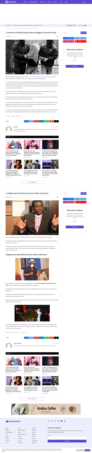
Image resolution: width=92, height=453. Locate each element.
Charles (8, 36)
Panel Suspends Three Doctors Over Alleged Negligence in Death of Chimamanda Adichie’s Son (13, 173)
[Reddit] (2, 89)
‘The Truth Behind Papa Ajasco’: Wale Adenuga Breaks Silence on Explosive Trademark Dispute (13, 153)
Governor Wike (9, 332)
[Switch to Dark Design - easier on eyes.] (85, 2)
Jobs (61, 1)
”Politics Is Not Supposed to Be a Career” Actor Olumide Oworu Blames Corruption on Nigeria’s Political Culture (50, 153)
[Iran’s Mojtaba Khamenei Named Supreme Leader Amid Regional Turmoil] (32, 164)
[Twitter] (2, 83)
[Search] (83, 1)
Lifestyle (42, 1)
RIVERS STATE (24, 332)
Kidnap (17, 116)
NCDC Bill (17, 332)
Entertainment (33, 1)
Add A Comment (32, 182)
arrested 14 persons (31, 324)
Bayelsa (54, 91)
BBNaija (55, 1)
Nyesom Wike (34, 237)
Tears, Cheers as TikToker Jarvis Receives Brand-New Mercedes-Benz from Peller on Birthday (50, 173)
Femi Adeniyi (9, 197)
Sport (48, 1)
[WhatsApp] (2, 92)
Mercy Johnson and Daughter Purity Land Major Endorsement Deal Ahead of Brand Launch (32, 153)
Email (74, 60)
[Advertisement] (46, 14)
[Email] (2, 95)
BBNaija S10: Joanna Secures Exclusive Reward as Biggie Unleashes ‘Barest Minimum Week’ (28, 25)
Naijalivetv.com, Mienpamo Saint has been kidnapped (37, 76)
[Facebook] (2, 80)
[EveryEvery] (11, 2)
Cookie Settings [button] (80, 450)
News (25, 1)
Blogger (13, 116)
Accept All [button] (87, 450)
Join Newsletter (71, 25)
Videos (66, 1)
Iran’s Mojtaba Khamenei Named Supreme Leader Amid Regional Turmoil (31, 172)
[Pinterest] (2, 86)
